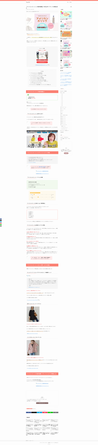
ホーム (41, 442)
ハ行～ (62, 101)
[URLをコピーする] (55, 412)
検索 (71, 6)
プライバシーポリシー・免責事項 (46, 442)
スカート (62, 110)
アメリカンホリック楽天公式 (32, 162)
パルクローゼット (66, 137)
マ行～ (62, 102)
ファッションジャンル (64, 124)
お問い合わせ (56, 442)
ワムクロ (28, 2)
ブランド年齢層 (62, 138)
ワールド (69, 138)
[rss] (70, 0)
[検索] (71, 0)
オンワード (34, 408)
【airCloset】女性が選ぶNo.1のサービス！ (41, 64)
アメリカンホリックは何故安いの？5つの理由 (38, 78)
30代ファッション (63, 118)
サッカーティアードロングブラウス (32, 300)
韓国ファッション (64, 126)
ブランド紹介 (28, 408)
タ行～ (62, 98)
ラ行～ (62, 105)
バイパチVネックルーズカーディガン (37, 83)
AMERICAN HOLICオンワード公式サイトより (34, 287)
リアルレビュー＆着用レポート (65, 130)
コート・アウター (63, 108)
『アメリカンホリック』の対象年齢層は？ (36, 72)
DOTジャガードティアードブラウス (36, 82)
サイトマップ (52, 442)
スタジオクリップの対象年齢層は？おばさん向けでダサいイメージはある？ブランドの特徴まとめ (66, 76)
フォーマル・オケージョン (65, 127)
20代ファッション (63, 116)
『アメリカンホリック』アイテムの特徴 (37, 76)
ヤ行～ (62, 104)
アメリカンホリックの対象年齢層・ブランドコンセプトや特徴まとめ (40, 84)
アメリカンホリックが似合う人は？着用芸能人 (38, 77)
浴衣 (61, 113)
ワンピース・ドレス (63, 107)
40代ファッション (63, 119)
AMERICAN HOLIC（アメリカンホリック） (42, 173)
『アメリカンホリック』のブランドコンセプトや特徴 (38, 75)
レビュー (66, 138)
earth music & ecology (42, 166)
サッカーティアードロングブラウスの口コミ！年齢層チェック (40, 81)
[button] (28, 412)
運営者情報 (66, 153)
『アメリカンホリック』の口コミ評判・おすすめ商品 (38, 79)
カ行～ (62, 95)
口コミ (61, 139)
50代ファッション (63, 121)
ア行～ (31, 408)
